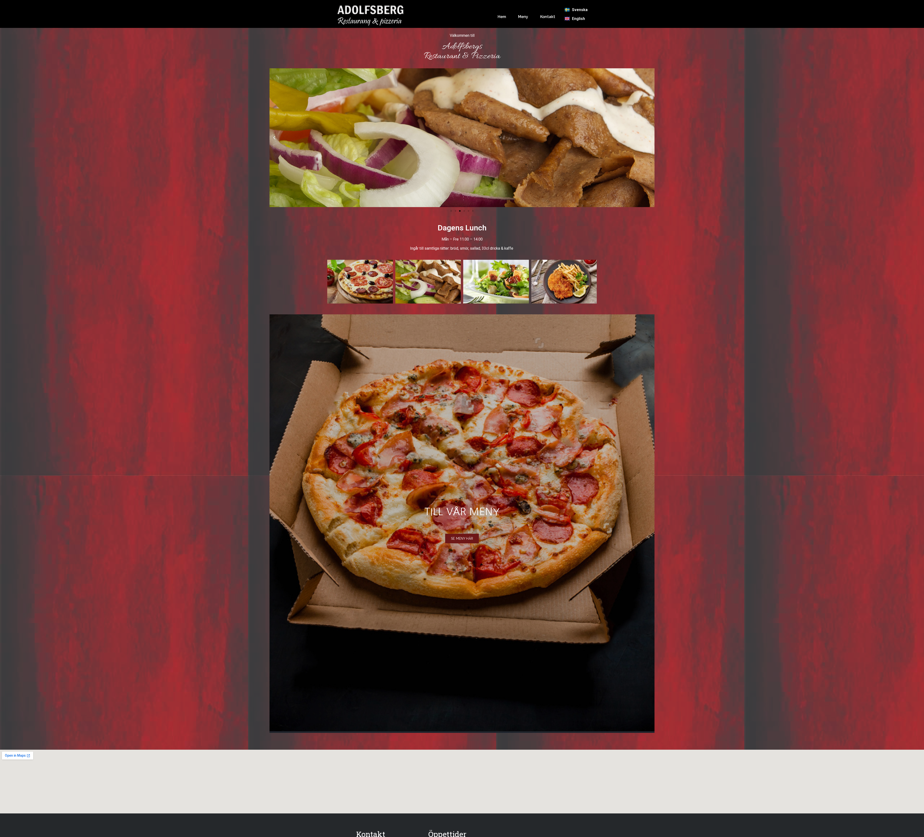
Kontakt (547, 16)
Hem (502, 16)
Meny (523, 16)
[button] (274, 137)
